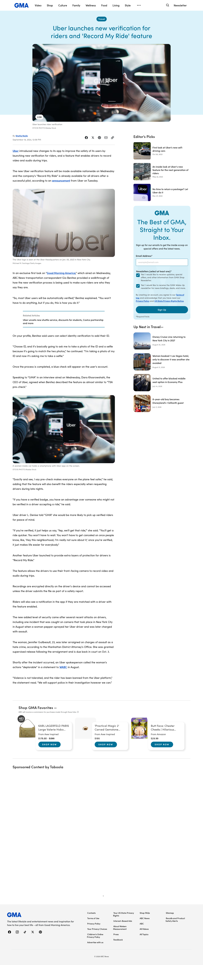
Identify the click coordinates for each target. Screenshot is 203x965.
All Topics (144, 934)
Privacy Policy (142, 300)
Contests (91, 912)
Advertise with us (95, 942)
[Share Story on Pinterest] (99, 137)
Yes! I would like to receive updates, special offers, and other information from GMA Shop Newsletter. (162, 277)
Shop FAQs (145, 912)
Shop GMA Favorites (36, 707)
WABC (63, 667)
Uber (16, 151)
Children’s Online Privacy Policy (95, 935)
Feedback (118, 939)
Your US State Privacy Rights (123, 914)
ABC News (145, 918)
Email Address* (144, 255)
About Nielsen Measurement (120, 927)
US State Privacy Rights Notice (169, 300)
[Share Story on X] (93, 137)
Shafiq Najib (22, 135)
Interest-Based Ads (122, 920)
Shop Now (49, 744)
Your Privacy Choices (97, 928)
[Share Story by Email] (106, 137)
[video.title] (101, 83)
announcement (61, 180)
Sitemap (170, 912)
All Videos (144, 928)
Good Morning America (61, 273)
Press (116, 934)
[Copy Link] (112, 137)
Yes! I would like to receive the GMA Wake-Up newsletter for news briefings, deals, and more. (163, 286)
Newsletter (180, 5)
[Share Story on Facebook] (86, 137)
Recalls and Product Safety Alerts (175, 919)
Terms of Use (93, 918)
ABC (142, 923)
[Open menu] (139, 5)
